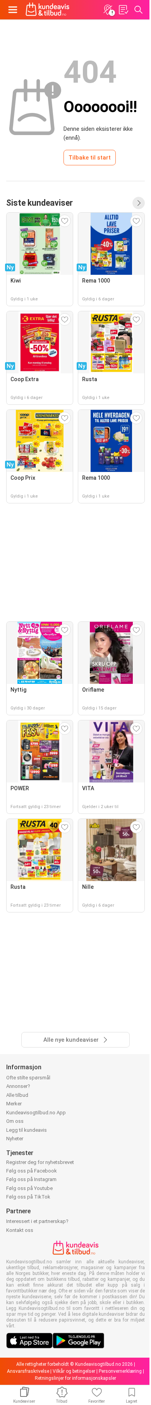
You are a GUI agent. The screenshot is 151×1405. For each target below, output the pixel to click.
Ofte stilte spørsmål (28, 1078)
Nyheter (14, 1138)
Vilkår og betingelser (74, 1371)
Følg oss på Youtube (29, 1188)
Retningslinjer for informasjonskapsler (75, 1378)
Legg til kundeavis (26, 1130)
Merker (14, 1104)
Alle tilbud (17, 1095)
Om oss (15, 1121)
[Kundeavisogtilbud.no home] (47, 9)
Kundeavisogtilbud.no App (36, 1112)
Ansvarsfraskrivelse (28, 1371)
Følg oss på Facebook (31, 1171)
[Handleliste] (123, 9)
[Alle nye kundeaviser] (138, 203)
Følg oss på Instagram (31, 1179)
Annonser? (18, 1086)
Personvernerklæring (120, 1371)
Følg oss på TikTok (28, 1197)
